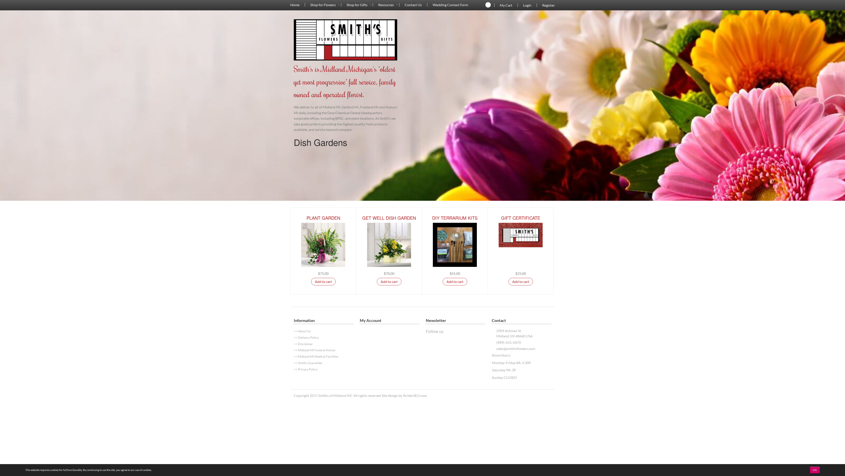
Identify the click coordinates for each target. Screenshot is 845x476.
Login (527, 5)
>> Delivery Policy (306, 337)
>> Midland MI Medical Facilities (316, 356)
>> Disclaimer (303, 344)
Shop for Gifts (357, 5)
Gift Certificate (520, 218)
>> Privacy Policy (306, 369)
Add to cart (323, 281)
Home (294, 5)
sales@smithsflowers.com (515, 348)
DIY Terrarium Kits (455, 218)
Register (548, 5)
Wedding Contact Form (450, 5)
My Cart (506, 5)
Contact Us (413, 5)
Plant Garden (323, 218)
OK (815, 470)
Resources (386, 5)
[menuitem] (295, 4)
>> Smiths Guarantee (308, 363)
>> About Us (302, 331)
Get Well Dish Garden (389, 218)
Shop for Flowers (323, 5)
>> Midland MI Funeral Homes (314, 350)
